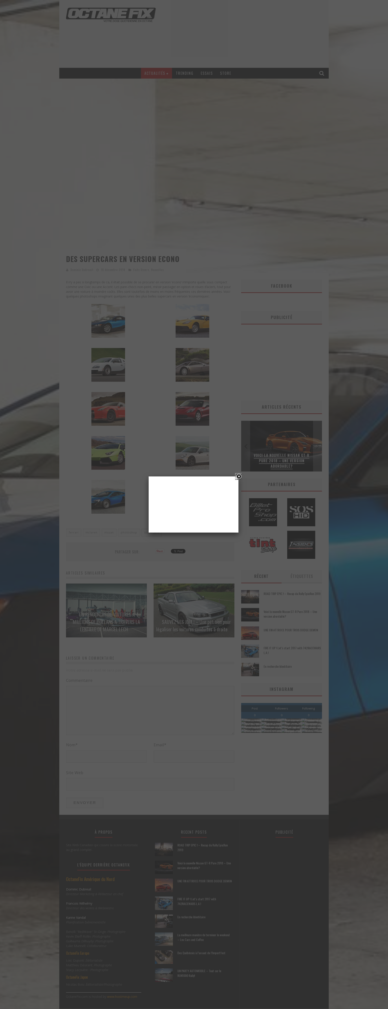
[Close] (238, 476)
